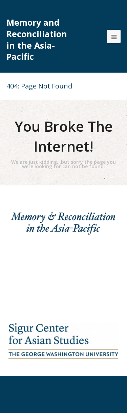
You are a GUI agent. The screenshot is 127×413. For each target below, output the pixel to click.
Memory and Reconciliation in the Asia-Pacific (36, 39)
